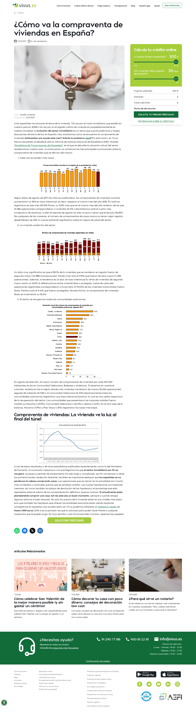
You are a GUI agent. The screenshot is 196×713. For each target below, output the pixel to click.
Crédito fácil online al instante (99, 690)
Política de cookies (46, 683)
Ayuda (157, 6)
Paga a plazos (104, 6)
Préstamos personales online (99, 679)
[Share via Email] (40, 531)
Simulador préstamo (95, 687)
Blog (133, 6)
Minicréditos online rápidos (98, 706)
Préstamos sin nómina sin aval (100, 694)
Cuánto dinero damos (84, 6)
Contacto (18, 680)
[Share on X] (32, 531)
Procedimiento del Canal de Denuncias (55, 680)
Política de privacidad (48, 689)
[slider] (176, 61)
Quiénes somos (20, 683)
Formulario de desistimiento (51, 674)
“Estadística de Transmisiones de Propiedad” (38, 145)
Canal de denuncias (47, 677)
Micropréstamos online (96, 698)
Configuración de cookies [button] (98, 661)
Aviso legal (18, 686)
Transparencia (120, 6)
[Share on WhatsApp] (17, 531)
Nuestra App (144, 6)
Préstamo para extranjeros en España (103, 671)
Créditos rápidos (94, 675)
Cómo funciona (63, 6)
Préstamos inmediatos (96, 683)
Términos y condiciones (48, 686)
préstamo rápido (107, 506)
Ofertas (17, 674)
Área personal (172, 5)
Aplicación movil (45, 671)
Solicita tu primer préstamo (156, 114)
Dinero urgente (93, 702)
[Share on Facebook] (25, 531)
